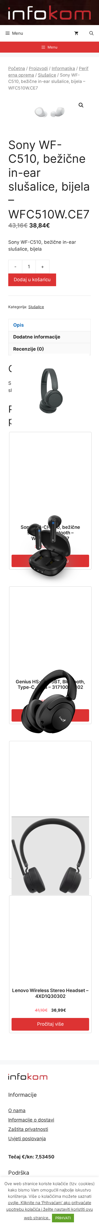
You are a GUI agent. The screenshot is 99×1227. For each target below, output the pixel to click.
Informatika (63, 68)
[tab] (49, 325)
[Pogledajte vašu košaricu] (76, 33)
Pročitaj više (50, 1024)
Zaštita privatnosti (28, 1129)
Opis (18, 325)
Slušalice (47, 75)
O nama (17, 1110)
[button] (91, 33)
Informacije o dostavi (31, 1120)
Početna (16, 68)
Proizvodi (38, 68)
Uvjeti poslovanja (27, 1138)
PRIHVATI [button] (63, 1218)
